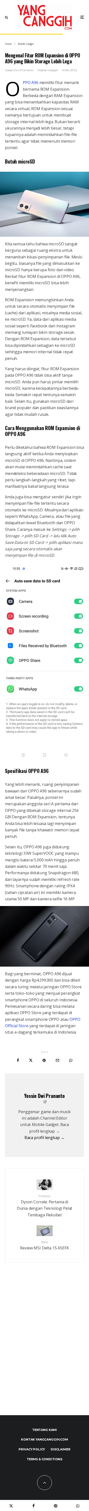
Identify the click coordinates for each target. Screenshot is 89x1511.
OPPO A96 (30, 82)
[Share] (18, 1060)
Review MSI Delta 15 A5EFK (44, 1245)
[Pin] (44, 1060)
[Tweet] (31, 1060)
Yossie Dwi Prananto (19, 70)
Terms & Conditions (44, 1459)
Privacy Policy (32, 1449)
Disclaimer (60, 1449)
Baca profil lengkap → (44, 1137)
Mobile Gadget (48, 70)
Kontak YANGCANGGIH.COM (44, 1439)
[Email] (57, 1060)
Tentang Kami (44, 1430)
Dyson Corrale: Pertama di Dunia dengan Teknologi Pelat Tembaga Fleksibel (44, 1206)
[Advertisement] (44, 1349)
